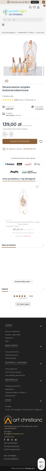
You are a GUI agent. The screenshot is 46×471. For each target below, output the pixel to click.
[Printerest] (8, 440)
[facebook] (4, 440)
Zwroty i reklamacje (12, 331)
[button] (23, 281)
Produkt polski (7, 96)
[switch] (41, 466)
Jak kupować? (10, 396)
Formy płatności (11, 369)
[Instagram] (12, 440)
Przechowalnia (10, 358)
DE (14, 19)
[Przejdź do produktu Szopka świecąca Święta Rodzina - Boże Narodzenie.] (23, 201)
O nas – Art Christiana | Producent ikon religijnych (23, 410)
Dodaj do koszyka (19, 141)
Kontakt (8, 406)
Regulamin (9, 338)
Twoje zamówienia (12, 352)
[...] (23, 56)
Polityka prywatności (13, 386)
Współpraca (9, 389)
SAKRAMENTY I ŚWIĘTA (26, 32)
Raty (7, 341)
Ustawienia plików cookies (15, 392)
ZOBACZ (35, 2)
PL (4, 19)
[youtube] (16, 440)
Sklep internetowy (22, 468)
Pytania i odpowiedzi (13, 335)
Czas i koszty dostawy (13, 372)
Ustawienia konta (11, 355)
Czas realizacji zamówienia (15, 375)
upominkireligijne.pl (8, 32)
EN (9, 19)
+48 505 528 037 (29, 149)
